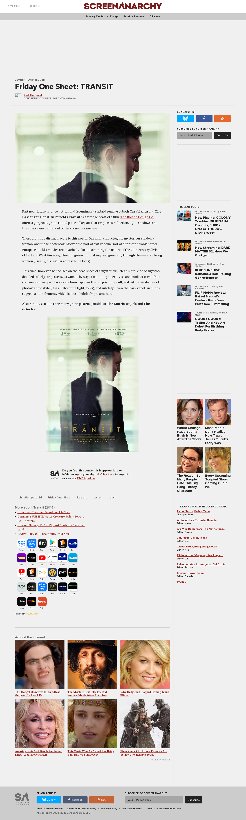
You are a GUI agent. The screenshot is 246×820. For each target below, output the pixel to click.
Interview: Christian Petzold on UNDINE (43, 512)
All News (155, 16)
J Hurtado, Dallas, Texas (192, 537)
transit (112, 497)
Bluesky (51, 799)
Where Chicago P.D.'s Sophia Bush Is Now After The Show (189, 433)
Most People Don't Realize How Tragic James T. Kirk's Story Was (216, 435)
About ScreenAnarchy (49, 808)
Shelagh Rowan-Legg (190, 573)
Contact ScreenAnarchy (81, 808)
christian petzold (30, 497)
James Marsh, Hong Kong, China (197, 546)
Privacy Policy (109, 808)
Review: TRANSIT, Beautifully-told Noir (43, 534)
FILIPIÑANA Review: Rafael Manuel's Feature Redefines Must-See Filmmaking (212, 298)
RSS (103, 799)
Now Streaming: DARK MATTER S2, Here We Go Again (212, 251)
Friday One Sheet (59, 497)
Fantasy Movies (95, 16)
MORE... (182, 581)
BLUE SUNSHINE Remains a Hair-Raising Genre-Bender (213, 274)
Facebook (76, 799)
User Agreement (132, 808)
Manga (114, 16)
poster (97, 497)
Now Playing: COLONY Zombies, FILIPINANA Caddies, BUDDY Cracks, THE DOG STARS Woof (213, 225)
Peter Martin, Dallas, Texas (193, 511)
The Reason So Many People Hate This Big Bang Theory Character (188, 483)
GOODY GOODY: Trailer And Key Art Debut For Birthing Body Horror (210, 324)
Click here (107, 474)
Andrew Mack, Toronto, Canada (196, 520)
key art (82, 497)
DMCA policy (86, 478)
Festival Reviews (134, 16)
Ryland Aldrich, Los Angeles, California (201, 564)
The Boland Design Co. (137, 217)
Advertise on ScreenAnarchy (164, 808)
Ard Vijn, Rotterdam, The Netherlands (201, 528)
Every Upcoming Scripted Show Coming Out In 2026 (218, 481)
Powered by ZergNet (160, 759)
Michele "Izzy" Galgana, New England (200, 555)
